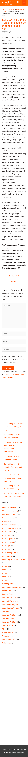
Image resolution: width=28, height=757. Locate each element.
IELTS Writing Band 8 (8, 32)
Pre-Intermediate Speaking (12, 587)
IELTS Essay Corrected (10, 528)
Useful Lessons (8, 632)
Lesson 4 (5, 577)
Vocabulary (6, 636)
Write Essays (7, 643)
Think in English (8, 625)
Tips (3, 629)
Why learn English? (9, 639)
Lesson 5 (5, 580)
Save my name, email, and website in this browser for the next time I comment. (13, 359)
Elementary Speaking (10, 514)
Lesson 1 (5, 566)
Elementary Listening (10, 511)
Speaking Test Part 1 (9, 615)
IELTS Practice (7, 535)
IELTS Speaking (8, 542)
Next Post (14, 281)
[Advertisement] (14, 403)
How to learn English (10, 525)
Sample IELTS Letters (10, 601)
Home (3, 9)
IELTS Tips (6, 546)
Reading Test (7, 594)
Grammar (5, 521)
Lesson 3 (5, 573)
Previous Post (14, 276)
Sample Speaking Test (10, 605)
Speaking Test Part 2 (10, 618)
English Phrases (8, 518)
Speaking (5, 611)
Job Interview (7, 556)
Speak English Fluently (10, 608)
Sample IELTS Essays (10, 598)
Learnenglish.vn (19, 752)
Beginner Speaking (9, 507)
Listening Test (7, 584)
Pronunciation (7, 591)
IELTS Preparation (8, 539)
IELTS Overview (8, 532)
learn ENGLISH (10, 2)
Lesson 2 (5, 570)
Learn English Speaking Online (13, 560)
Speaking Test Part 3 (10, 622)
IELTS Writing (11, 9)
